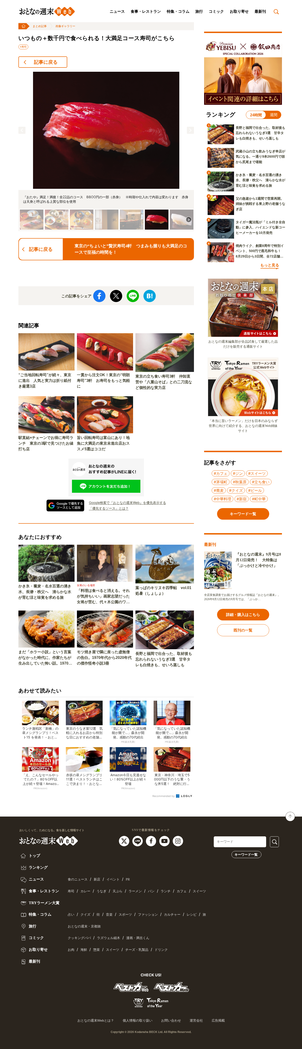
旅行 (199, 11)
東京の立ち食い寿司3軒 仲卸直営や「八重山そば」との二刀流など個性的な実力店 (163, 382)
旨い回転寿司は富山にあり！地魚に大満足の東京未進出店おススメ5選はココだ (103, 443)
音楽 (109, 914)
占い (71, 914)
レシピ (192, 914)
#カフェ (220, 473)
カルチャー (172, 914)
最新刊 (260, 11)
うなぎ (101, 891)
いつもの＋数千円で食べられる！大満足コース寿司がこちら (96, 38)
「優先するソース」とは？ (109, 508)
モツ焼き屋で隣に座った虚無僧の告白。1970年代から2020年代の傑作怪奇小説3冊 (104, 657)
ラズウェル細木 (108, 938)
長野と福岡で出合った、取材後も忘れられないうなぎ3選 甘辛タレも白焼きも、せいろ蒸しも (163, 659)
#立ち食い (260, 482)
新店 (97, 879)
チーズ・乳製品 (136, 950)
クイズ (85, 914)
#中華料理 (222, 499)
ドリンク (161, 950)
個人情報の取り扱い (137, 1020)
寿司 (71, 891)
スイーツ (199, 891)
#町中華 (259, 499)
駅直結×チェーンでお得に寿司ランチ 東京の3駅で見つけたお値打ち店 (45, 443)
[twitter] (124, 840)
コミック (216, 11)
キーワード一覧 (246, 854)
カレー (85, 891)
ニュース (117, 11)
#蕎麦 (219, 490)
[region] (106, 151)
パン (151, 891)
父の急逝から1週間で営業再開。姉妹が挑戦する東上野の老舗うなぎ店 (260, 204)
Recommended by (163, 796)
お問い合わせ (171, 1020)
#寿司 (23, 46)
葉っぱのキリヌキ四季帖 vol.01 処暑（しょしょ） (163, 590)
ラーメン (135, 891)
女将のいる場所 (86, 585)
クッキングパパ (79, 938)
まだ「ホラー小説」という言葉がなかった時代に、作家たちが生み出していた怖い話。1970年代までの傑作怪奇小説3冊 (45, 658)
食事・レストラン (146, 11)
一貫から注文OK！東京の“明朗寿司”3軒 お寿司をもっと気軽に (103, 380)
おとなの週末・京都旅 (84, 926)
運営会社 (196, 1020)
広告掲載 (218, 1020)
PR (128, 879)
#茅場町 (220, 482)
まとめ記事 (40, 26)
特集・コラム (178, 11)
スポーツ (125, 914)
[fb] (151, 840)
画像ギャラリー (65, 26)
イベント (113, 879)
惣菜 (96, 950)
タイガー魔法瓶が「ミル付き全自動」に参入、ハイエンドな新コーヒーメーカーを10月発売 (260, 227)
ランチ (166, 891)
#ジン (238, 473)
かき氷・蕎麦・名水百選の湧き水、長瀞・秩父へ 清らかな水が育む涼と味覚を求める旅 (44, 591)
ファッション (148, 914)
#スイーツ (257, 473)
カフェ (182, 891)
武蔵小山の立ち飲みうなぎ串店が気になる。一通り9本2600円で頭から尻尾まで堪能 (260, 156)
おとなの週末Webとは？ (95, 1020)
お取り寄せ (239, 11)
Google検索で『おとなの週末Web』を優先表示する (127, 503)
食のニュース (78, 879)
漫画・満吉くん (137, 938)
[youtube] (165, 840)
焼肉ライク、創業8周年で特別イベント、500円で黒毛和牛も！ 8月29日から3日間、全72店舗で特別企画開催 (260, 251)
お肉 (71, 950)
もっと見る (269, 265)
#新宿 (242, 499)
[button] (21, 130)
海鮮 (83, 950)
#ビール (255, 490)
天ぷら (117, 891)
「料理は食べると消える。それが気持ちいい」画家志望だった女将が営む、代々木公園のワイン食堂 (103, 597)
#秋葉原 (240, 482)
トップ (34, 856)
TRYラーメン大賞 (43, 903)
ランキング (38, 867)
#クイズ (236, 490)
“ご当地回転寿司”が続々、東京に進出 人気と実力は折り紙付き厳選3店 (44, 380)
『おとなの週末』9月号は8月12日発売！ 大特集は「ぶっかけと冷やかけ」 (258, 560)
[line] (138, 840)
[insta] (178, 840)
